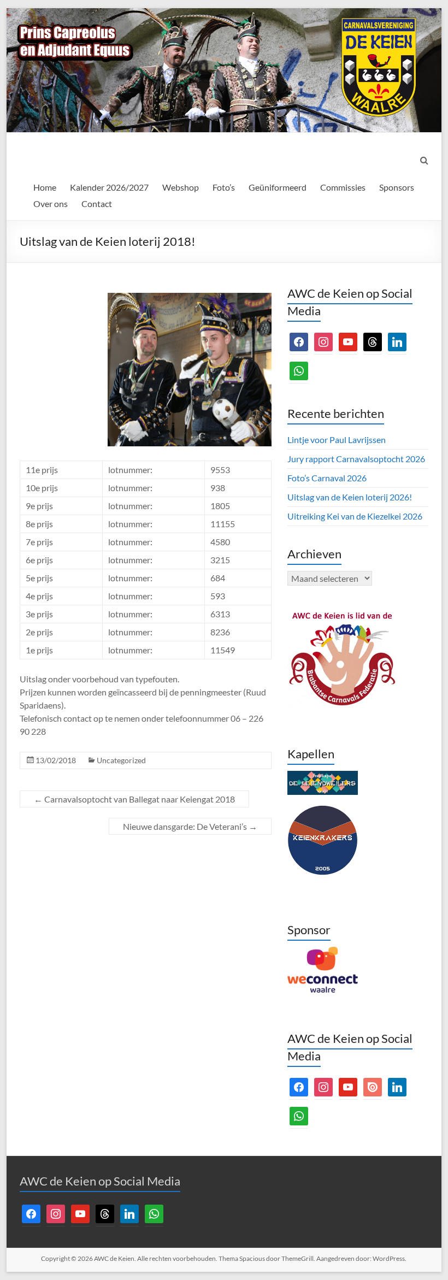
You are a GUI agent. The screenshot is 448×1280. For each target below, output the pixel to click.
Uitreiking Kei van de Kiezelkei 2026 (354, 516)
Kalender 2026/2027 (109, 187)
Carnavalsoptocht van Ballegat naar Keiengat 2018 (134, 799)
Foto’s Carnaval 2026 (327, 478)
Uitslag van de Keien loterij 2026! (349, 497)
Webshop (180, 187)
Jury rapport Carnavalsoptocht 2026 (356, 458)
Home (44, 187)
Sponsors (396, 187)
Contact (96, 203)
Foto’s (224, 187)
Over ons (50, 203)
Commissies (343, 187)
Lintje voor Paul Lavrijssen (336, 439)
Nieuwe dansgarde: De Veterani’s (190, 826)
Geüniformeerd (277, 187)
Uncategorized (121, 760)
